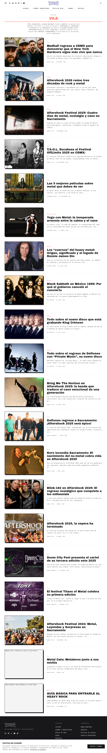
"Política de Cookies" (38, 749)
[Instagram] (18, 3)
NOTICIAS (81, 8)
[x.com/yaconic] (21, 3)
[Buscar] (10, 3)
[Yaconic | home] (28, 725)
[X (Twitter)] (11, 733)
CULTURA (25, 8)
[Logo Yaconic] (53, 3)
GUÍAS (57, 735)
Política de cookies (88, 732)
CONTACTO (84, 730)
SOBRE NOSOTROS (86, 727)
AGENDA (70, 8)
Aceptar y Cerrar (96, 746)
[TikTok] (13, 3)
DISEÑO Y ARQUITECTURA (41, 8)
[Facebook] (16, 3)
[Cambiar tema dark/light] (100, 3)
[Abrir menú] (6, 3)
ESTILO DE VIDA (58, 8)
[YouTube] (14, 733)
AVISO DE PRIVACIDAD (88, 735)
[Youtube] (24, 3)
